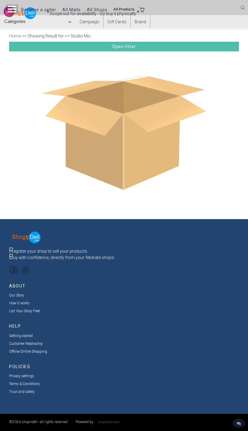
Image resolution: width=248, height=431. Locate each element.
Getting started (21, 336)
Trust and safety (22, 392)
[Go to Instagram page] (25, 269)
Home (15, 36)
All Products (124, 9)
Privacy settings (21, 376)
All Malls (71, 9)
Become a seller (38, 9)
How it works (19, 303)
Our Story (16, 295)
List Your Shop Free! (24, 311)
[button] (142, 10)
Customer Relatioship (26, 344)
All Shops (97, 9)
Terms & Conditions (24, 384)
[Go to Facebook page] (13, 269)
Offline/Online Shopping (28, 351)
